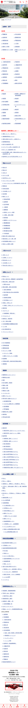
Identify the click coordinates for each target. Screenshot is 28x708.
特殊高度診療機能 (8, 538)
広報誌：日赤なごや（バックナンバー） (13, 305)
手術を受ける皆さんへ (7, 265)
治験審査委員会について (8, 136)
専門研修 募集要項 (8, 449)
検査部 (4, 98)
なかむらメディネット (7, 606)
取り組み (6, 550)
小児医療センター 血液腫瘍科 (11, 523)
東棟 (3, 380)
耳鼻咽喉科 (5, 83)
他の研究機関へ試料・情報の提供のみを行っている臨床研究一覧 (14, 153)
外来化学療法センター (20, 119)
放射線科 (17, 46)
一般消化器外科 (6, 61)
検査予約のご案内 (8, 596)
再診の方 (4, 170)
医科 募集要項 (7, 443)
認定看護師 (6, 406)
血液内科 (4, 37)
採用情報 (5, 423)
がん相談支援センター (9, 505)
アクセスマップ (6, 316)
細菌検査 (6, 209)
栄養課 (4, 115)
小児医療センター (6, 545)
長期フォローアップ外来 (20, 50)
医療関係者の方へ (8, 586)
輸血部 (4, 93)
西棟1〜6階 (5, 385)
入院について (5, 255)
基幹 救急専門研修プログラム (11, 464)
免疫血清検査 (7, 199)
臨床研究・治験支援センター (9, 130)
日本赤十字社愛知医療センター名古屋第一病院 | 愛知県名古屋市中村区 (9, 2)
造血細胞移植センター (9, 521)
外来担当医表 (5, 188)
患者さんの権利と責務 (7, 244)
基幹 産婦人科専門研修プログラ (11, 459)
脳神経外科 (5, 74)
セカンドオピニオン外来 (8, 180)
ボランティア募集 (8, 353)
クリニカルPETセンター (9, 526)
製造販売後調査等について (8, 661)
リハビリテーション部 (20, 105)
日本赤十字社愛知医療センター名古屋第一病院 (14, 672)
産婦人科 (4, 80)
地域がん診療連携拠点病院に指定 (12, 529)
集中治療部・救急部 (7, 382)
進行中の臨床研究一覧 (7, 144)
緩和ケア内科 (5, 46)
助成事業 (4, 358)
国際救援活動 (5, 348)
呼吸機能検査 (7, 225)
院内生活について (6, 260)
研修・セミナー (7, 563)
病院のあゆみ (7, 284)
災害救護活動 (5, 345)
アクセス (18, 693)
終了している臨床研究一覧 (8, 149)
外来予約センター (6, 178)
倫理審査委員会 (6, 141)
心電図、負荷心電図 (8, 215)
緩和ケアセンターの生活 (11, 516)
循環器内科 (5, 40)
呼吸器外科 (5, 68)
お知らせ (4, 172)
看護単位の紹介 (6, 377)
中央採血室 (6, 233)
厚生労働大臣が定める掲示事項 (11, 292)
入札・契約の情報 (6, 321)
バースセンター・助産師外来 (11, 571)
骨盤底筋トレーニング (10, 635)
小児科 (17, 43)
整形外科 (4, 71)
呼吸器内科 (18, 40)
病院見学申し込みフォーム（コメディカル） (14, 430)
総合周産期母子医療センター (9, 542)
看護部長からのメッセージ (8, 374)
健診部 (17, 109)
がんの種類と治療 (8, 474)
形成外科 (17, 74)
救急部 (17, 98)
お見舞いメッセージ (7, 257)
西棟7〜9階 (5, 388)
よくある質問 (7, 577)
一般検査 (6, 207)
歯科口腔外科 (18, 83)
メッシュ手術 (8, 640)
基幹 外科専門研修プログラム (11, 454)
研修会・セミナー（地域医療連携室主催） (12, 609)
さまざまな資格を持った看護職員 (12, 403)
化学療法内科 (5, 104)
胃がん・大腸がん (6, 481)
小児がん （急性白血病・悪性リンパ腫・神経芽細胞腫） (14, 487)
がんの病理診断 (6, 500)
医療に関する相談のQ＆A (8, 236)
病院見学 (4, 428)
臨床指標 (6, 294)
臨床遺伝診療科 (6, 123)
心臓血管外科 (18, 65)
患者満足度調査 (7, 297)
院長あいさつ (5, 276)
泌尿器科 (4, 77)
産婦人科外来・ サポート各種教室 (12, 574)
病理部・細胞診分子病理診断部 (20, 94)
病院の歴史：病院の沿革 (8, 281)
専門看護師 (6, 409)
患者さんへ (6, 553)
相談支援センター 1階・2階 (9, 238)
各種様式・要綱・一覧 (7, 601)
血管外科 (4, 65)
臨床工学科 (18, 115)
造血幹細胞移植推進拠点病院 (9, 548)
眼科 (16, 80)
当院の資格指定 (7, 289)
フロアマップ (5, 310)
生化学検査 (6, 204)
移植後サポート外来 (7, 49)
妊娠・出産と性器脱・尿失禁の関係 (13, 632)
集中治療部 (5, 101)
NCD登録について (8, 300)
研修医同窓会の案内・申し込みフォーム (13, 467)
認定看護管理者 (7, 401)
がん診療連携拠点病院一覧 (11, 531)
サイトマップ (11, 693)
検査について (5, 196)
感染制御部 (18, 123)
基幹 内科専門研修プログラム (11, 451)
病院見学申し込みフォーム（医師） (12, 433)
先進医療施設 (5, 502)
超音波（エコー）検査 (9, 212)
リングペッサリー (9, 638)
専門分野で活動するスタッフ (9, 398)
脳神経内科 (18, 37)
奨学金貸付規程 (6, 417)
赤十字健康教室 (6, 342)
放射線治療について (7, 497)
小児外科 (17, 68)
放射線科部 (5, 109)
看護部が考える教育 (7, 411)
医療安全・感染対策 (7, 318)
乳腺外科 (17, 61)
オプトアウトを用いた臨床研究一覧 (11, 147)
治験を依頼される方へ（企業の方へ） (11, 139)
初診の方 (4, 167)
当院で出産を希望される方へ (9, 566)
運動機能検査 (7, 222)
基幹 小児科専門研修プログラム (11, 457)
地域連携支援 (7, 561)
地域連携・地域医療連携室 (8, 590)
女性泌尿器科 (18, 77)
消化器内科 (5, 43)
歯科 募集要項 (7, 446)
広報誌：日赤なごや (7, 302)
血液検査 (6, 201)
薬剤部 (17, 112)
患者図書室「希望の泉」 (9, 313)
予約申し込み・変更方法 (8, 593)
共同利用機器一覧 (8, 603)
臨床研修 (4, 435)
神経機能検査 (7, 228)
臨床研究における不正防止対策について (12, 156)
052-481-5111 (13, 678)
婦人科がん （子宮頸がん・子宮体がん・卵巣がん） (14, 494)
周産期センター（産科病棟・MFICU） (13, 569)
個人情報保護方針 (6, 329)
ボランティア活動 (6, 350)
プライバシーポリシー (7, 331)
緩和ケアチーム (7, 518)
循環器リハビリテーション (10, 220)
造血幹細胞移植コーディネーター (12, 558)
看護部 (4, 112)
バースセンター (6, 393)
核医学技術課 (5, 118)
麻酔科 (17, 101)
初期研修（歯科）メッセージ (11, 441)
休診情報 (4, 193)
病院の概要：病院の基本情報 (9, 287)
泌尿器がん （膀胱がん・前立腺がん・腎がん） (14, 483)
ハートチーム (5, 579)
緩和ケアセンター (6, 395)
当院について (7, 272)
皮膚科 (17, 71)
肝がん (4, 478)
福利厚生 (4, 414)
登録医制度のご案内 (7, 598)
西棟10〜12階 (5, 390)
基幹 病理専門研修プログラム (11, 462)
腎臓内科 (4, 34)
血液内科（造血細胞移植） (10, 643)
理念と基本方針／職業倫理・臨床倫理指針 (12, 279)
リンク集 (4, 326)
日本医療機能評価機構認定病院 (10, 323)
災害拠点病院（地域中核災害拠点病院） (12, 361)
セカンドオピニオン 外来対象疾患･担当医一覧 (15, 183)
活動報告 (4, 363)
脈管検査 (6, 217)
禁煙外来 (4, 186)
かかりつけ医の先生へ (9, 556)
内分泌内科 (18, 34)
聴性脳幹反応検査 (8, 230)
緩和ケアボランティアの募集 (11, 356)
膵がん (4, 490)
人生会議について (6, 191)
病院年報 (4, 308)
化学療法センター (8, 508)
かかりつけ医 (5, 175)
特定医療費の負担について (8, 241)
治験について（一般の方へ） (9, 133)
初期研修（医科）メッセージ (11, 438)
